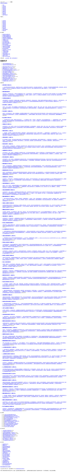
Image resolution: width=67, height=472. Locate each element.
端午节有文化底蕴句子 (7, 43)
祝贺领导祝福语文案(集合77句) (8, 434)
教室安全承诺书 (5, 44)
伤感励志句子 (5, 128)
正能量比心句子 (5, 39)
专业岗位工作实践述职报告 (8, 38)
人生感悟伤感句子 (12, 358)
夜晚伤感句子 (15, 187)
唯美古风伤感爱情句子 (7, 194)
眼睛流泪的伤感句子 (6, 279)
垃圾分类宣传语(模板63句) (7, 71)
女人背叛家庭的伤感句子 (7, 371)
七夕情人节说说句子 (6, 410)
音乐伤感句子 (10, 331)
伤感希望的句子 (5, 200)
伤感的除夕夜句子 (6, 397)
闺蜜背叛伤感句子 (11, 338)
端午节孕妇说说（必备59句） (8, 439)
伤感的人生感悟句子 (6, 207)
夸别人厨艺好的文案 (6, 453)
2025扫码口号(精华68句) (7, 430)
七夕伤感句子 (10, 266)
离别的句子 (12, 292)
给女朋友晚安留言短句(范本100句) (9, 74)
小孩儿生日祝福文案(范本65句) (10, 414)
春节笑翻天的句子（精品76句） (8, 79)
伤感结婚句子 (16, 384)
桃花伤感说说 (5, 148)
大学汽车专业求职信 (6, 47)
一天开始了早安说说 (6, 459)
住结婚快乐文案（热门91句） (8, 80)
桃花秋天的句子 (11, 148)
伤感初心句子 (5, 246)
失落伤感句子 (5, 187)
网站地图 (2, 466)
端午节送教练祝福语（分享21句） (9, 435)
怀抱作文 (9, 246)
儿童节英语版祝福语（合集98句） (9, 432)
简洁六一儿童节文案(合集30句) (10, 422)
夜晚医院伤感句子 (6, 174)
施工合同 (4, 12)
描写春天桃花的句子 (17, 148)
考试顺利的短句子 (6, 461)
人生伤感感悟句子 (19, 358)
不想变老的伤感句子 (6, 364)
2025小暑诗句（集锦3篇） (7, 72)
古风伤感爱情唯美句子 (15, 194)
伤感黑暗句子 (5, 154)
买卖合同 (4, 9)
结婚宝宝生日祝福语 (6, 46)
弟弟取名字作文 (5, 50)
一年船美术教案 (5, 51)
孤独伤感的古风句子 (6, 272)
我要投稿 (2, 3)
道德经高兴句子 (5, 444)
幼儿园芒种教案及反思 (7, 36)
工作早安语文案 (5, 40)
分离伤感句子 (5, 220)
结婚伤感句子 (11, 384)
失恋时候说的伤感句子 (7, 318)
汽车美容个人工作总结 (7, 49)
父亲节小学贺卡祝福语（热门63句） (9, 76)
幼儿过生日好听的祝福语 (7, 463)
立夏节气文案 (5, 55)
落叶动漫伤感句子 (6, 161)
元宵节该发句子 (5, 457)
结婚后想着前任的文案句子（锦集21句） (12, 421)
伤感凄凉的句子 (5, 181)
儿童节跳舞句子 (5, 460)
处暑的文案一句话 (6, 462)
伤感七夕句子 (5, 266)
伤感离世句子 (15, 102)
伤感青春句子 (10, 135)
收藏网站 (5, 3)
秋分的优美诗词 (5, 48)
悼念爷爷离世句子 (9, 102)
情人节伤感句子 (19, 410)
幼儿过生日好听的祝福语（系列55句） (11, 423)
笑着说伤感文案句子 (6, 351)
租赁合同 (4, 7)
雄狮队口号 (5, 445)
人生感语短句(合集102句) (8, 440)
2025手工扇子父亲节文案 (9, 426)
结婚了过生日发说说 (6, 56)
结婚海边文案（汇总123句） (8, 67)
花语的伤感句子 (5, 141)
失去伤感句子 (5, 404)
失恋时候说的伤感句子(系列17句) (9, 78)
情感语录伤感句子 (16, 331)
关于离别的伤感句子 (6, 292)
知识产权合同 (5, 14)
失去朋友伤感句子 (18, 404)
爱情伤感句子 (5, 167)
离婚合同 (4, 11)
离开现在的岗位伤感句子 (7, 377)
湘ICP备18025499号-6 (20, 468)
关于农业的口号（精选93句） (8, 438)
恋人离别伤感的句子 (6, 253)
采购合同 (4, 13)
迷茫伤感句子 (14, 58)
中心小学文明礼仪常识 (7, 45)
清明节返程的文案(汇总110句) (8, 66)
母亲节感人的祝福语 (6, 456)
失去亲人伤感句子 (11, 404)
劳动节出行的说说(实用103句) (8, 64)
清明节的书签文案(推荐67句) (8, 75)
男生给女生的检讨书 (6, 34)
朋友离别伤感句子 (18, 292)
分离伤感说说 (15, 220)
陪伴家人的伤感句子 (6, 259)
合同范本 (4, 6)
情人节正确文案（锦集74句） (9, 425)
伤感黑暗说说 (15, 154)
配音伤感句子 (5, 331)
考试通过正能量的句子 (7, 35)
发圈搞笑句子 (5, 449)
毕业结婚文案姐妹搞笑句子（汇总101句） (12, 416)
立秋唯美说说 (5, 452)
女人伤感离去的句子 (6, 233)
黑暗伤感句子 (10, 154)
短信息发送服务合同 (6, 446)
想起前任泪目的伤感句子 (7, 305)
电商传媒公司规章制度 (7, 37)
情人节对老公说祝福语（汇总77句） (11, 417)
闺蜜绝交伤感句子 (18, 338)
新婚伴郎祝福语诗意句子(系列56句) (11, 415)
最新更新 (5, 466)
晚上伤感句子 (5, 121)
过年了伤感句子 (5, 384)
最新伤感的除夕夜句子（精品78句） (9, 433)
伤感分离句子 (10, 220)
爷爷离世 (4, 102)
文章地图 (8, 466)
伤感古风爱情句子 (16, 167)
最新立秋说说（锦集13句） (8, 77)
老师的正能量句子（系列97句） (8, 73)
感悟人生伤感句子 (6, 358)
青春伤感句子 (5, 135)
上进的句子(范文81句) (7, 431)
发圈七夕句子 (15, 266)
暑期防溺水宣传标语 (6, 447)
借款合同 (4, 30)
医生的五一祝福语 (6, 458)
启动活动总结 (5, 52)
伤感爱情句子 (10, 167)
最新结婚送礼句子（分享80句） (8, 68)
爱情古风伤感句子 (23, 194)
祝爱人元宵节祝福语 (6, 450)
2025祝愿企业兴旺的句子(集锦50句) (11, 424)
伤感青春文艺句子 (16, 135)
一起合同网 (7, 58)
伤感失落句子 (10, 187)
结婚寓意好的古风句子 (7, 451)
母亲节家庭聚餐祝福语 (7, 63)
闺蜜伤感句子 (5, 338)
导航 (10, 58)
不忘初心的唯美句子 (15, 246)
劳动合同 (4, 8)
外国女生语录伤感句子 (7, 240)
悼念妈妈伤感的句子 (6, 325)
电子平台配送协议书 (6, 464)
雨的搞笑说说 (5, 448)
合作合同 (4, 10)
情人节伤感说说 (13, 410)
